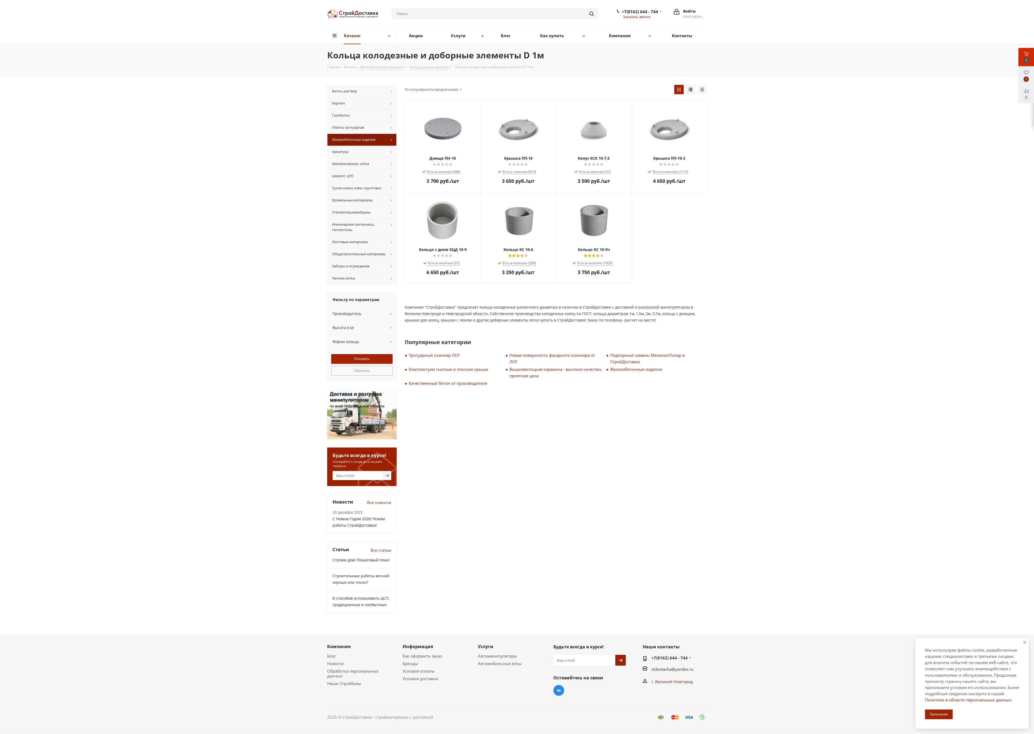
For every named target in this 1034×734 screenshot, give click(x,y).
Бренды (410, 663)
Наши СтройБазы (344, 683)
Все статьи (381, 550)
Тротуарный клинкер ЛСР (434, 355)
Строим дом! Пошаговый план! (361, 559)
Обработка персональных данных (353, 673)
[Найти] (591, 13)
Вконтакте (558, 690)
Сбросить (362, 370)
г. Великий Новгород (672, 681)
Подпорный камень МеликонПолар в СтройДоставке (647, 358)
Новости (335, 663)
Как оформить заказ (422, 656)
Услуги (485, 646)
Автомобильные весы (500, 663)
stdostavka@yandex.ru (672, 669)
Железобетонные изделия (636, 369)
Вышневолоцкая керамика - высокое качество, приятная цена (555, 372)
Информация (418, 646)
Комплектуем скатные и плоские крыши (448, 369)
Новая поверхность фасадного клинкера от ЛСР (552, 358)
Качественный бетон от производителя (448, 383)
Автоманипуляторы (497, 656)
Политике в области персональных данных (968, 699)
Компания (339, 646)
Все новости (379, 502)
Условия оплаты (419, 671)
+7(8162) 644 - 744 (640, 11)
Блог (331, 656)
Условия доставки (420, 678)
